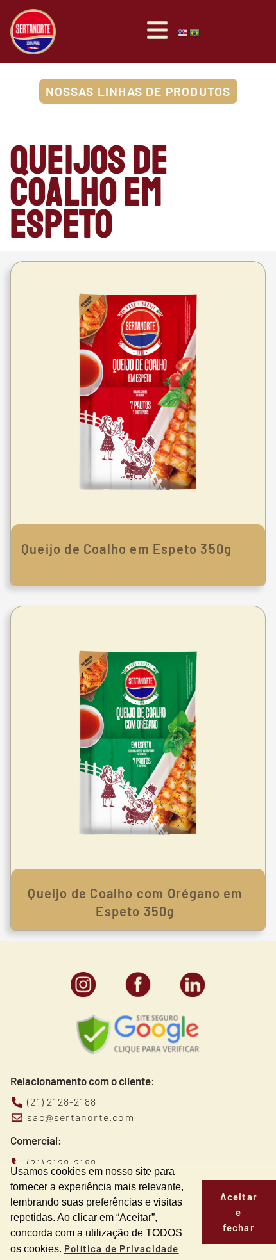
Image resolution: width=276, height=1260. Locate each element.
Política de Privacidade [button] (121, 1248)
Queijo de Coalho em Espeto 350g (126, 548)
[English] (183, 32)
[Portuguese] (195, 32)
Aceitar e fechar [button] (238, 1212)
